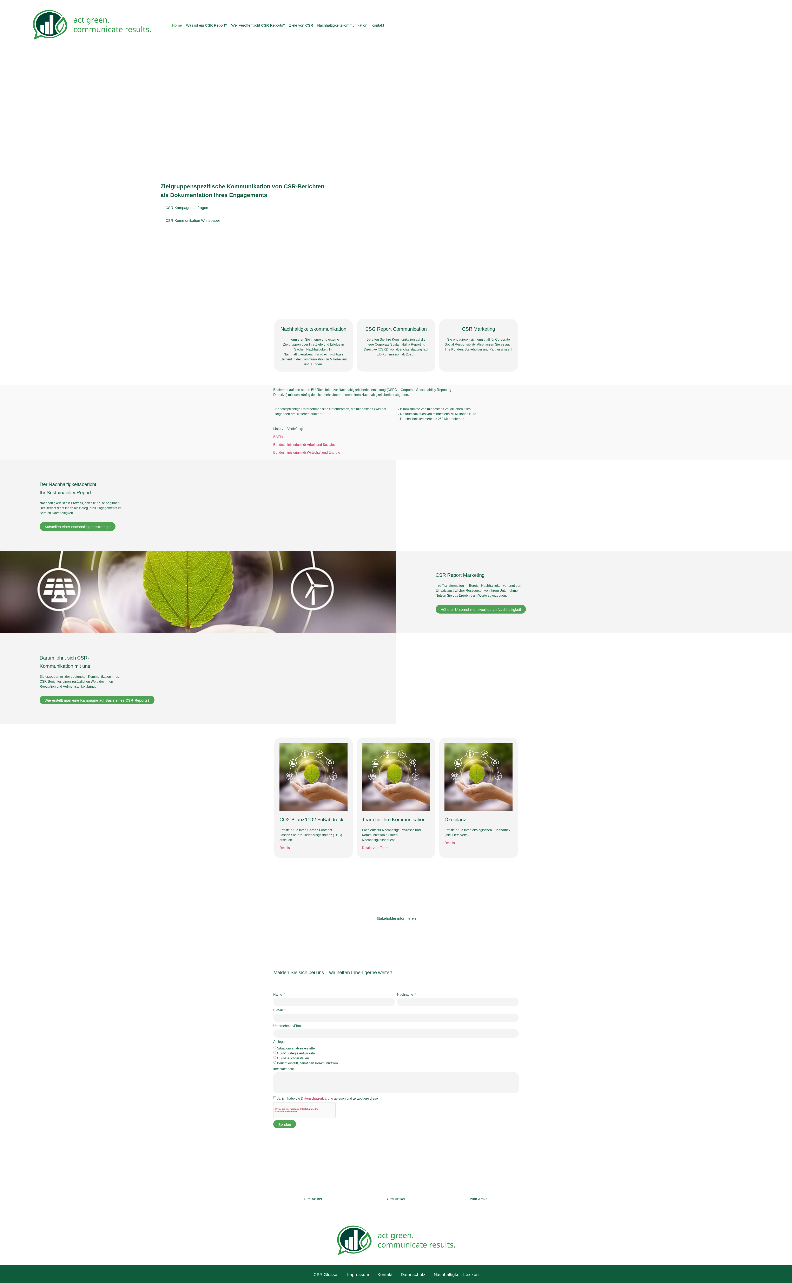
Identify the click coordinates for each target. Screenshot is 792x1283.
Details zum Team (375, 847)
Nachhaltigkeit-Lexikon (456, 1274)
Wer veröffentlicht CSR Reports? (258, 25)
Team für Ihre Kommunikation (393, 819)
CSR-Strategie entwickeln (296, 1052)
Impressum (358, 1274)
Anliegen (279, 1042)
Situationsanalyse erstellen (297, 1048)
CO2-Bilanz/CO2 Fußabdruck (311, 819)
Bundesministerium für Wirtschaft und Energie (306, 452)
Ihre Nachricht (283, 1069)
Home (177, 25)
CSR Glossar (326, 1274)
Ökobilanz (455, 819)
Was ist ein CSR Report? (206, 25)
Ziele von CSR (301, 25)
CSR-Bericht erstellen (293, 1057)
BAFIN (278, 436)
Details (284, 847)
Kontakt (377, 25)
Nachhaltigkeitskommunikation (342, 25)
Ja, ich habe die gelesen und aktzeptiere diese (327, 1098)
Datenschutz (413, 1274)
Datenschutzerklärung (317, 1098)
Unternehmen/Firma (288, 1026)
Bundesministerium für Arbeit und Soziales (304, 444)
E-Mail (278, 1010)
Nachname (405, 994)
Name (278, 994)
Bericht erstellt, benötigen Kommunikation (307, 1062)
